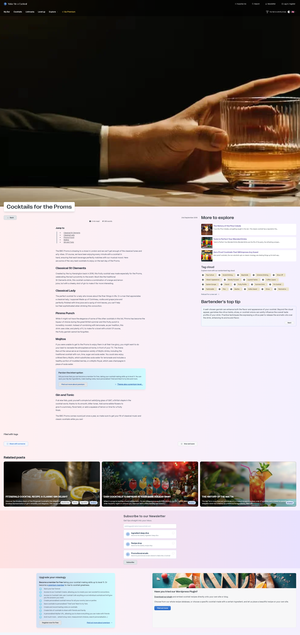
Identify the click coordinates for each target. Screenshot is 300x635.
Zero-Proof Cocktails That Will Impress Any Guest (235, 252)
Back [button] (11, 218)
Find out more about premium (98, 623)
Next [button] (289, 323)
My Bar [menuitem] (7, 12)
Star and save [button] (189, 444)
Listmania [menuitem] (30, 12)
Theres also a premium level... (130, 384)
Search (257, 4)
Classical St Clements (72, 233)
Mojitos (66, 240)
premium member (56, 585)
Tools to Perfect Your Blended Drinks (230, 239)
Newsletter (272, 4)
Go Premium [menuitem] (69, 12)
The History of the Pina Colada (227, 226)
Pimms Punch (69, 237)
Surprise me (241, 4)
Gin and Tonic (69, 242)
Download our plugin (163, 597)
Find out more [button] (162, 608)
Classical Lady (69, 235)
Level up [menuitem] (41, 12)
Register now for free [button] (50, 623)
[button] (16, 444)
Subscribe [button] (130, 562)
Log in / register (289, 4)
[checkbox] (173, 533)
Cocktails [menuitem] (18, 12)
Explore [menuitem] (52, 12)
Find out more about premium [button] (72, 384)
